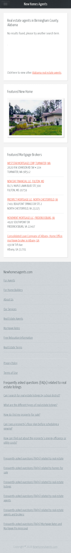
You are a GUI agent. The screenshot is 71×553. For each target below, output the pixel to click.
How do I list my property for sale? (22, 414)
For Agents (9, 280)
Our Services (10, 309)
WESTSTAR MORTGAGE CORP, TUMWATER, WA (29, 163)
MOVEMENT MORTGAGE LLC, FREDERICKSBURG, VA (31, 217)
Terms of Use (11, 372)
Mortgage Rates (12, 328)
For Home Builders (13, 290)
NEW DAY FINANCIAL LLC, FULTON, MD (25, 181)
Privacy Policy (10, 363)
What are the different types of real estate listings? (30, 405)
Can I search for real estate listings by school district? (32, 395)
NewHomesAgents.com (45, 547)
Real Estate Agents (13, 318)
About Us (8, 299)
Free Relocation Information (18, 337)
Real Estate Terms (13, 347)
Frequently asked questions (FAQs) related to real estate (34, 458)
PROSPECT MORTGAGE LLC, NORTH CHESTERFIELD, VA (32, 199)
